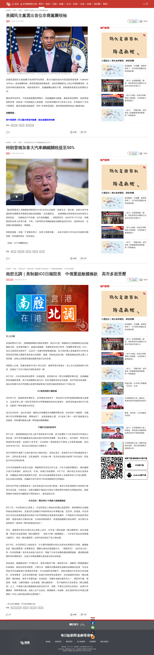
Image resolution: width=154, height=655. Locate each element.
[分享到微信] (93, 627)
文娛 (82, 4)
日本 (26, 607)
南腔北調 (9, 280)
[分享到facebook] (93, 623)
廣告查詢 (58, 641)
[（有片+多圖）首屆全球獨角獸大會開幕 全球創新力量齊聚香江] (112, 100)
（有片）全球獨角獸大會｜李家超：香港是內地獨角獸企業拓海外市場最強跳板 (135, 430)
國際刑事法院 (17, 607)
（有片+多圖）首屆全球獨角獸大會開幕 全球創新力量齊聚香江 (135, 98)
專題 (105, 4)
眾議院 (15, 125)
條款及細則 (104, 641)
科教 (89, 4)
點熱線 (48, 641)
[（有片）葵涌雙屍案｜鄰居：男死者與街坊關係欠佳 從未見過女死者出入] (112, 85)
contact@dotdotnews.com (86, 646)
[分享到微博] (93, 637)
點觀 (61, 4)
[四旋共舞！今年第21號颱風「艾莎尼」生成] (112, 388)
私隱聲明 (93, 641)
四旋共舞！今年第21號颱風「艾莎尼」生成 (136, 384)
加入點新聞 (81, 641)
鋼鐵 (42, 251)
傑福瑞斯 (30, 125)
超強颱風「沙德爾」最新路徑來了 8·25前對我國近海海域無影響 (135, 68)
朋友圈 (97, 4)
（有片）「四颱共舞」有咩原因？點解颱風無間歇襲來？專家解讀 (135, 112)
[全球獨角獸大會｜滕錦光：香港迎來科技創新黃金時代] (112, 403)
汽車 (35, 251)
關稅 (28, 251)
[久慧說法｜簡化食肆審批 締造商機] (124, 45)
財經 (75, 4)
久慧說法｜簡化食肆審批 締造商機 (117, 60)
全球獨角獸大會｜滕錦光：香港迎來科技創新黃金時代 (135, 399)
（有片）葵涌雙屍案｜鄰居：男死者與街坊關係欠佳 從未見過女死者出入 (136, 83)
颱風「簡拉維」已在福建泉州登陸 (135, 414)
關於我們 (69, 641)
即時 (41, 4)
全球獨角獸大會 (30, 4)
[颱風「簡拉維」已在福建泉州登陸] (112, 418)
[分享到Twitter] (93, 632)
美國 (22, 125)
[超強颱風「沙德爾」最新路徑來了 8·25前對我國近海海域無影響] (112, 70)
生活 (68, 4)
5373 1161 (70, 646)
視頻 (48, 4)
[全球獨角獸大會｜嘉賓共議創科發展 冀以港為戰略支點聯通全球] (112, 448)
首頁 (17, 4)
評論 (55, 4)
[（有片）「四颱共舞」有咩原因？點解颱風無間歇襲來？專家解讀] (112, 115)
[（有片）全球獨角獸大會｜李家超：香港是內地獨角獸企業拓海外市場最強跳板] (112, 432)
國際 (8, 21)
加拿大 (21, 251)
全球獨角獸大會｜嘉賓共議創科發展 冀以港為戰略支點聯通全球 (135, 445)
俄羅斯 (33, 607)
